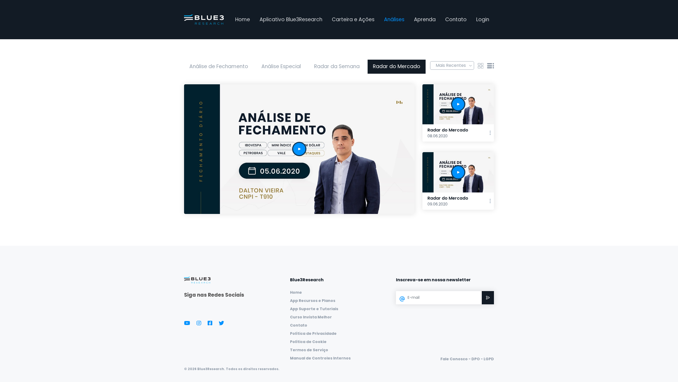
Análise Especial (281, 66)
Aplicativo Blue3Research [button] (291, 19)
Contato (456, 19)
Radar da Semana (337, 66)
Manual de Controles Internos (320, 358)
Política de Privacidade (313, 333)
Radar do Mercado (396, 66)
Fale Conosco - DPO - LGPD (467, 359)
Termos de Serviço (309, 350)
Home (242, 19)
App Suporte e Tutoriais (314, 308)
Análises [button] (394, 19)
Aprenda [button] (425, 19)
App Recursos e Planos (312, 300)
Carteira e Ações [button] (353, 19)
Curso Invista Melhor (311, 317)
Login (482, 19)
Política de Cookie (308, 341)
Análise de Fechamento (218, 66)
